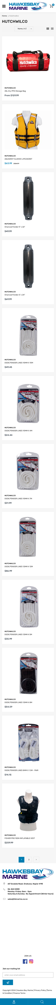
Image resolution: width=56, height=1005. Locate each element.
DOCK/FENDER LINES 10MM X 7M (18, 499)
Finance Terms (19, 993)
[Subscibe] (8, 982)
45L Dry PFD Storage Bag (15, 91)
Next (36, 859)
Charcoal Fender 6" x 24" (15, 295)
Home (4, 16)
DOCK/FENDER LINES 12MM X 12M (19, 566)
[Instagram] (31, 961)
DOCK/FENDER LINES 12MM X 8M (18, 702)
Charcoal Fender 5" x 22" (15, 227)
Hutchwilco (10, 88)
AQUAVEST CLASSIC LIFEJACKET (18, 159)
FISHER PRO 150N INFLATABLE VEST (20, 838)
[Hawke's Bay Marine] (28, 6)
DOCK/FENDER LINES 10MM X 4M (18, 431)
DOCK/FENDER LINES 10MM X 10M (19, 363)
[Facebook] (25, 961)
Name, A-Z (22, 29)
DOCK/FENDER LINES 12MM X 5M (18, 634)
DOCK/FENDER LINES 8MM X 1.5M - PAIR (21, 770)
